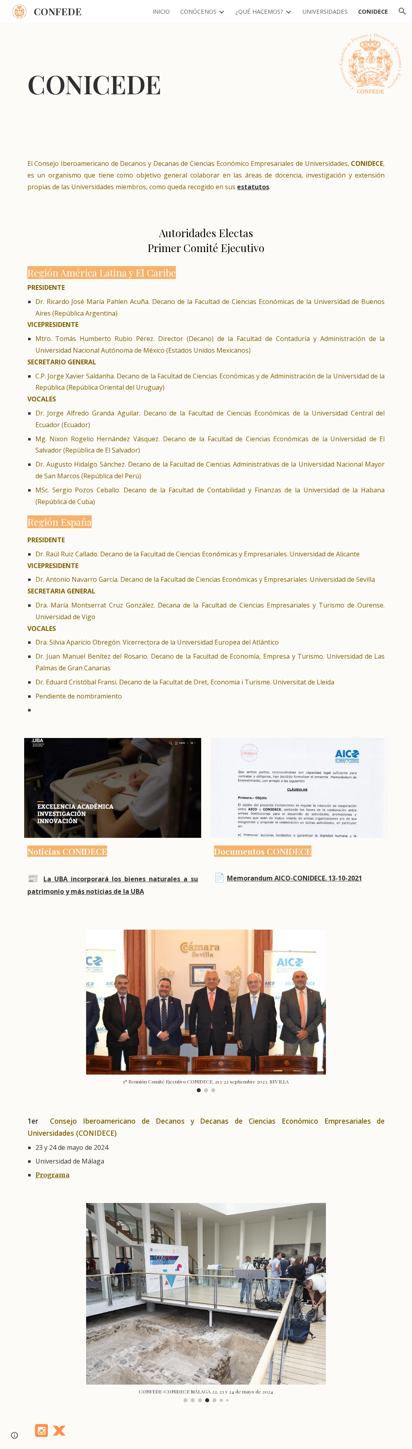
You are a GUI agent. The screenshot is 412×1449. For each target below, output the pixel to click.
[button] (402, 11)
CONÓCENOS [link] (198, 11)
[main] (128, 84)
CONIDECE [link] (373, 11)
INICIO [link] (161, 11)
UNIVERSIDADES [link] (325, 11)
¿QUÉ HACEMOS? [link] (259, 11)
